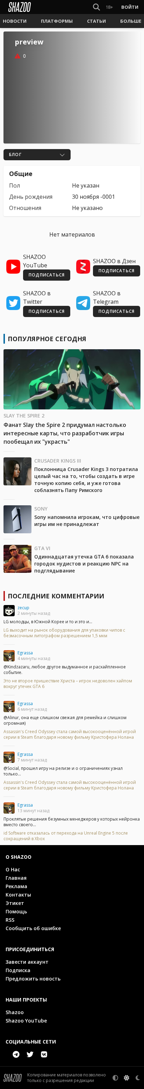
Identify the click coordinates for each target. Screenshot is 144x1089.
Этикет (15, 903)
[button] (14, 21)
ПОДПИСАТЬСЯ (47, 275)
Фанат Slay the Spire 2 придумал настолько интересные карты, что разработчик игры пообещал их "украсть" (64, 433)
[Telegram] (16, 1054)
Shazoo (15, 1012)
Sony (41, 508)
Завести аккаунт (27, 961)
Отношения (25, 208)
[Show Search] (95, 6)
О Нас (13, 869)
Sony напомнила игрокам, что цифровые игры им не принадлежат (86, 520)
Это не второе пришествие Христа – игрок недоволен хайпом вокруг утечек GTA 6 (67, 683)
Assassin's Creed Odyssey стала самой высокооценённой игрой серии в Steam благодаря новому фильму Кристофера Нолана (69, 734)
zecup (23, 608)
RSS (10, 919)
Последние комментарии (56, 596)
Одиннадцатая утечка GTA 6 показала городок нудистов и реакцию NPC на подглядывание (84, 563)
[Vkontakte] (44, 1054)
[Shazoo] (19, 7)
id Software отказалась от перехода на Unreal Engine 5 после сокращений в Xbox (65, 836)
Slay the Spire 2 (23, 415)
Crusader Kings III (57, 460)
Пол (14, 185)
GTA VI (42, 548)
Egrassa (25, 653)
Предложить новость (33, 978)
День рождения (30, 197)
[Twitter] (30, 1054)
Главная (16, 877)
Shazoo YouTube (26, 1020)
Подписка (18, 970)
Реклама (16, 886)
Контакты (18, 894)
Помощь (16, 911)
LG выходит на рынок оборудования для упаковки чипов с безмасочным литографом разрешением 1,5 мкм (64, 633)
